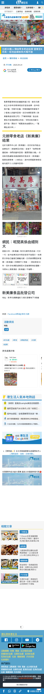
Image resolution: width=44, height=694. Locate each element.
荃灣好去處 (30, 653)
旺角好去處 (6, 656)
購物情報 (13, 58)
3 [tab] (21, 14)
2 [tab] (19, 14)
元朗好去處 (19, 653)
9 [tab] (21, 16)
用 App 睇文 (35, 70)
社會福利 (5, 659)
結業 (6, 344)
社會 (14, 656)
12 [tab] (28, 16)
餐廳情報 (24, 560)
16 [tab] (26, 19)
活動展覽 (5, 650)
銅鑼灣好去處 (7, 653)
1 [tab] (17, 14)
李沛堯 (9, 64)
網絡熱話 (24, 340)
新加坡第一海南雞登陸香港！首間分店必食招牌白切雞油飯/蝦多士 (29, 567)
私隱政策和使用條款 (26, 678)
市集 (12, 650)
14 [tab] (21, 19)
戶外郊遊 (24, 574)
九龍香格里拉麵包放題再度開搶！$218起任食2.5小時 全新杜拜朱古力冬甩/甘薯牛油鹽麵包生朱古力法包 (29, 555)
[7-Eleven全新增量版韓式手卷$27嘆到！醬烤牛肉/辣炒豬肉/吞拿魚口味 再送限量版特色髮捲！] (10, 540)
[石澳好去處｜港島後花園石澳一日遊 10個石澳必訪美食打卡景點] (10, 583)
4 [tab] (24, 14)
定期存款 (37, 11)
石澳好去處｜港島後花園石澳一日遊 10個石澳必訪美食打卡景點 (29, 581)
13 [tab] (19, 19)
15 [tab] (24, 19)
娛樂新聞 (28, 11)
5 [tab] (26, 14)
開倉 (17, 650)
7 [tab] (17, 16)
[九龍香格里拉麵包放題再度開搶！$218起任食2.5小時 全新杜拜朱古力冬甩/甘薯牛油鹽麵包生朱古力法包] (10, 554)
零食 (15, 340)
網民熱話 (4, 666)
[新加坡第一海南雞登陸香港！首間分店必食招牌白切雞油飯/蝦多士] (10, 568)
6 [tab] (28, 14)
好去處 (6, 340)
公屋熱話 (19, 11)
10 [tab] (24, 16)
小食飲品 (24, 531)
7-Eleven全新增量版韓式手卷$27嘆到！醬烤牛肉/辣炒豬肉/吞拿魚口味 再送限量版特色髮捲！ (29, 539)
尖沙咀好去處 (26, 650)
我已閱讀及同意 (22, 685)
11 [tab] (26, 16)
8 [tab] (19, 16)
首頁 (5, 58)
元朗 (6, 329)
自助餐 (23, 546)
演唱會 (7, 7)
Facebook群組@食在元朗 (18, 314)
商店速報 (24, 58)
